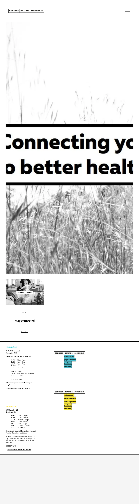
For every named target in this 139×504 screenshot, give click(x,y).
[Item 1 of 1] (69, 148)
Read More (24, 332)
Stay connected (25, 321)
